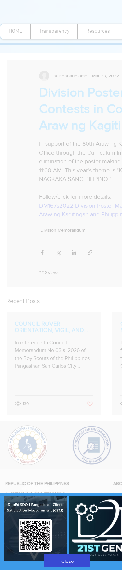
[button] (67, 560)
